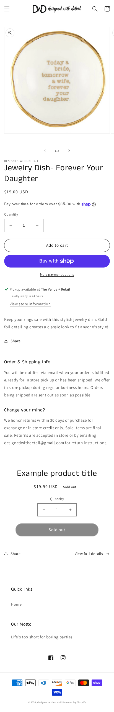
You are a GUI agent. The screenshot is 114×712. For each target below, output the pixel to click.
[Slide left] (45, 150)
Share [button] (16, 340)
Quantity (11, 214)
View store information (30, 303)
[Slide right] (69, 150)
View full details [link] (89, 553)
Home (16, 604)
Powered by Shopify (74, 702)
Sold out (57, 529)
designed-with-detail (49, 702)
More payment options (57, 274)
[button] (7, 9)
